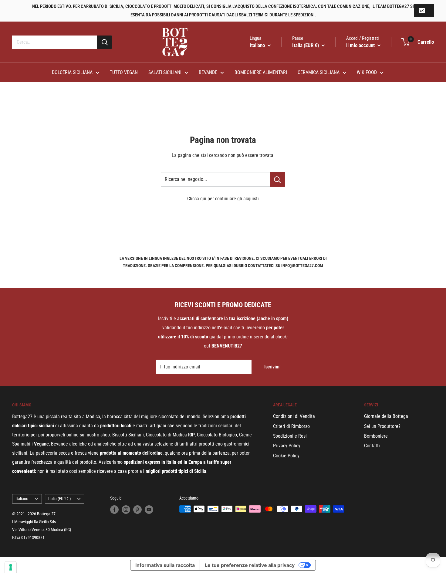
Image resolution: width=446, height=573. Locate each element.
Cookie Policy (286, 456)
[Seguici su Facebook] (114, 509)
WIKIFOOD (367, 72)
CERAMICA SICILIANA (319, 72)
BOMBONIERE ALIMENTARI (261, 72)
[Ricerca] (104, 42)
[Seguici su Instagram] (126, 509)
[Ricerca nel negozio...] (277, 179)
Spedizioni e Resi (290, 436)
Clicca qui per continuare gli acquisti (223, 199)
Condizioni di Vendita (294, 416)
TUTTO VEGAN (124, 72)
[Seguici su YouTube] (149, 509)
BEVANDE (208, 72)
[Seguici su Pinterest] (137, 509)
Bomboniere (376, 436)
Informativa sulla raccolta (165, 565)
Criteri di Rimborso (291, 426)
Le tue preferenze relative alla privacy (250, 565)
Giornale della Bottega (386, 416)
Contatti (372, 446)
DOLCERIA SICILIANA (72, 72)
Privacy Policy (286, 446)
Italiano (21, 498)
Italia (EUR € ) (59, 498)
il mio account (361, 45)
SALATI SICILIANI (164, 72)
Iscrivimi (272, 367)
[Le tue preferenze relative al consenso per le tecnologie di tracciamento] (10, 567)
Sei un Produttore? (382, 426)
